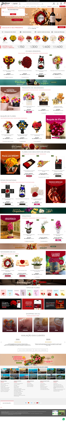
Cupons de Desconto (44, 388)
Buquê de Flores (61, 42)
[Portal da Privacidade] (55, 411)
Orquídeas (53, 42)
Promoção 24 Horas (25, 153)
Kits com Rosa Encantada (29, 182)
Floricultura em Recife (41, 372)
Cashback (53, 4)
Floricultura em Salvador (23, 372)
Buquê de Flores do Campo (44, 177)
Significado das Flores (57, 384)
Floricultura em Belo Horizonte (60, 378)
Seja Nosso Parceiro (43, 386)
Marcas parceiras (43, 387)
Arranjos (27, 6)
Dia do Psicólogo (30, 386)
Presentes (16, 6)
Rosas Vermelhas (24, 118)
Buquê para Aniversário (34, 89)
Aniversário (37, 42)
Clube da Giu (49, 6)
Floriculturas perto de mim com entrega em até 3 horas (33, 367)
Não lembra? (32, 28)
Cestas (20, 6)
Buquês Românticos (59, 113)
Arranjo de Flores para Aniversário (45, 89)
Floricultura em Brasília (51, 378)
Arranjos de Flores (29, 53)
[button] (65, 17)
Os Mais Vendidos (33, 51)
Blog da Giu (42, 385)
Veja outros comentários (25, 350)
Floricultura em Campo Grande (41, 378)
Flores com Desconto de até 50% (36, 152)
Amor (42, 77)
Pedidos (61, 4)
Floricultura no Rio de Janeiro (33, 372)
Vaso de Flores (58, 77)
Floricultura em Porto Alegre (51, 372)
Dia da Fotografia (30, 385)
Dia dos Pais (29, 383)
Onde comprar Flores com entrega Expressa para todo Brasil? (58, 387)
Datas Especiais (43, 6)
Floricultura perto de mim (58, 385)
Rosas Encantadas (58, 177)
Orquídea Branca (44, 241)
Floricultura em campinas (60, 372)
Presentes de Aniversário (43, 53)
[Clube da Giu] (33, 365)
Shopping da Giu (55, 6)
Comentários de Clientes (44, 389)
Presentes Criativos (37, 205)
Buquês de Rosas (29, 42)
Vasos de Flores (59, 241)
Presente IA (55, 383)
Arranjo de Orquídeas (30, 241)
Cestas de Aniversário (26, 89)
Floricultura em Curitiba (32, 378)
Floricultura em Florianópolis (23, 378)
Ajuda (20, 4)
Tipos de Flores (33, 6)
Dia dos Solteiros (30, 384)
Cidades (38, 6)
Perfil (58, 4)
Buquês (23, 6)
